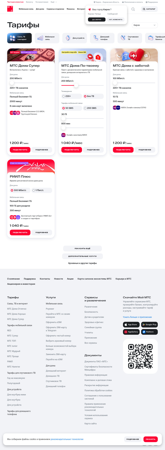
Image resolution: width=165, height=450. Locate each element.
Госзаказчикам (42, 2)
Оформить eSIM (53, 322)
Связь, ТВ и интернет (17, 303)
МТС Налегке (13, 366)
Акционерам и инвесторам (21, 284)
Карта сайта (91, 423)
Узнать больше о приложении (137, 317)
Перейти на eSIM (54, 359)
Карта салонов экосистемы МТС (95, 278)
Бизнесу (29, 2)
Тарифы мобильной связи (19, 325)
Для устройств (14, 389)
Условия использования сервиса (96, 417)
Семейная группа (93, 327)
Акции (70, 278)
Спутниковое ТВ (53, 381)
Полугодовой (13, 383)
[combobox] (145, 25)
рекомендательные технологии (67, 439)
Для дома (50, 365)
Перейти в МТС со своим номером (58, 315)
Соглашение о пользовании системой (98, 397)
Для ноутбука (13, 399)
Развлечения (91, 306)
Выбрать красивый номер (58, 340)
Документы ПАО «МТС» (96, 361)
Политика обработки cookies (98, 390)
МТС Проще (13, 356)
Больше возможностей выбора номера (61, 348)
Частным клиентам (15, 2)
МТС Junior (12, 346)
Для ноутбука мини (16, 394)
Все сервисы (91, 343)
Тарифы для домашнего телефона (19, 413)
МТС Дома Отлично (16, 308)
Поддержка (30, 278)
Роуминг (50, 308)
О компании (13, 278)
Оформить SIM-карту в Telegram (56, 329)
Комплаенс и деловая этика (98, 380)
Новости (58, 278)
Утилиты (89, 332)
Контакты (45, 278)
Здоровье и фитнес (94, 322)
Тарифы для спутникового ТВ (21, 373)
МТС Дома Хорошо (16, 314)
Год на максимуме (16, 378)
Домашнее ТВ (52, 376)
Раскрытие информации (96, 385)
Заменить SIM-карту (56, 354)
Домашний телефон (55, 386)
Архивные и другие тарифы (82, 263)
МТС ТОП (11, 340)
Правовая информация (96, 375)
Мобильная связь (54, 303)
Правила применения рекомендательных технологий (95, 407)
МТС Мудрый (13, 351)
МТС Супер (12, 335)
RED (9, 330)
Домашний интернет (56, 370)
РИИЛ (10, 361)
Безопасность (91, 312)
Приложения (91, 337)
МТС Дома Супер (15, 319)
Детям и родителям (94, 317)
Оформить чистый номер (58, 335)
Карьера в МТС (123, 278)
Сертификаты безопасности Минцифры (98, 368)
